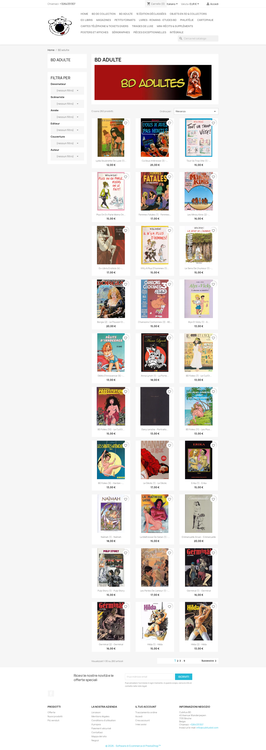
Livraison (96, 712)
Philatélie (187, 20)
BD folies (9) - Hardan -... (111, 483)
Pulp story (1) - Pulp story (111, 590)
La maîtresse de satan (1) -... (155, 536)
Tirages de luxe (142, 26)
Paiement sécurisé (101, 728)
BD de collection (104, 14)
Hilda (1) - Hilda (155, 644)
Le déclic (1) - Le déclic (155, 483)
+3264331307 (67, 4)
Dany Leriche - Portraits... (154, 429)
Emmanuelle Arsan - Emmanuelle (199, 536)
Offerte (51, 712)
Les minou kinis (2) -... (198, 214)
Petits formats (125, 20)
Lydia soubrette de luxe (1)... (111, 160)
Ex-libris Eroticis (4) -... (111, 268)
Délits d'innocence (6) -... (111, 375)
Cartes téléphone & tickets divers (104, 26)
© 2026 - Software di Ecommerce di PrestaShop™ (133, 746)
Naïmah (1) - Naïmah (111, 536)
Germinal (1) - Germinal (199, 590)
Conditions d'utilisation (103, 720)
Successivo (210, 661)
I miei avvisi (140, 724)
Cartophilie (205, 20)
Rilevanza (196, 111)
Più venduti (53, 720)
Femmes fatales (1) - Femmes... (155, 214)
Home (84, 14)
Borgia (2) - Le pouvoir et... (111, 322)
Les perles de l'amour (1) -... (154, 590)
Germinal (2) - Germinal (111, 644)
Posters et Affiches (94, 32)
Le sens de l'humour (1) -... (199, 268)
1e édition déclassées (151, 14)
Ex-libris (87, 20)
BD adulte (126, 14)
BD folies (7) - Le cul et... (199, 375)
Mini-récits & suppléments (175, 26)
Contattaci (97, 732)
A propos (96, 724)
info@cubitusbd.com (207, 727)
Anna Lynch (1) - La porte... (155, 375)
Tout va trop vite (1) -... (199, 160)
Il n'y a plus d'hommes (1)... (155, 268)
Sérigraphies (121, 32)
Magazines (103, 20)
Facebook (51, 693)
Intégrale (176, 32)
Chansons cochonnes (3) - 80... (155, 322)
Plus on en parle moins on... (111, 214)
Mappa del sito (99, 736)
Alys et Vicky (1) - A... (198, 322)
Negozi (95, 740)
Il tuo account (145, 706)
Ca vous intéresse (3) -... (155, 160)
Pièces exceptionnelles (149, 32)
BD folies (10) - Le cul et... (111, 429)
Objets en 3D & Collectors (188, 14)
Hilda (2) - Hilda (199, 644)
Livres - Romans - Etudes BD (158, 20)
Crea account (142, 720)
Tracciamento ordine (146, 712)
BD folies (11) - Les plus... (199, 429)
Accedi (138, 716)
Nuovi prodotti (55, 716)
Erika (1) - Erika (198, 483)
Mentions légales (100, 716)
